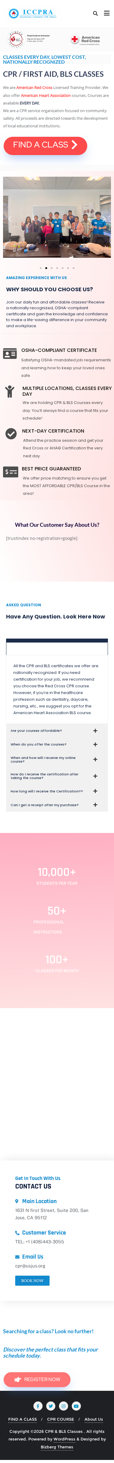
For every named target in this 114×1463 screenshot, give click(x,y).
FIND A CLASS (22, 1419)
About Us (94, 1419)
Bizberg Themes (57, 1446)
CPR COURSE (60, 1419)
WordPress (64, 1438)
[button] (10, 218)
